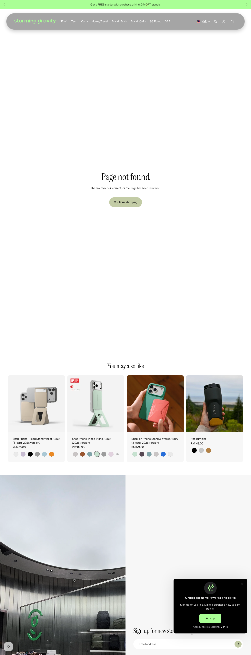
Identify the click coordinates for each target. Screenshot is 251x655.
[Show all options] (57, 454)
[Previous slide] (4, 4)
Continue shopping (125, 202)
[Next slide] (246, 4)
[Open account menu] (223, 21)
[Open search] (215, 21)
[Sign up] (238, 644)
